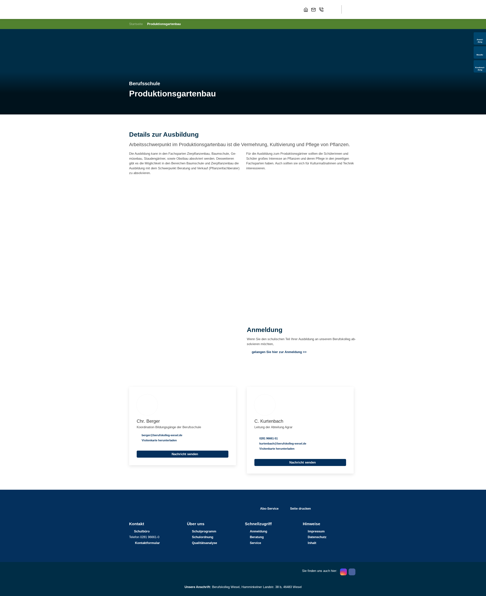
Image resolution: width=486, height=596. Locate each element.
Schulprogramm (204, 531)
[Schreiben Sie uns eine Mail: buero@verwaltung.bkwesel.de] (314, 10)
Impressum (316, 531)
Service (255, 543)
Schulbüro (142, 531)
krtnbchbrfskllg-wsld (282, 443)
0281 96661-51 (268, 438)
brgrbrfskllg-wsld (161, 435)
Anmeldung (258, 531)
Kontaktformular (147, 543)
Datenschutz (317, 537)
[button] (331, 9)
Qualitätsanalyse (204, 543)
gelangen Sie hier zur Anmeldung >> (279, 352)
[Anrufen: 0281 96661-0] (322, 10)
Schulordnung (202, 537)
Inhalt (312, 543)
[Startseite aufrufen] (307, 10)
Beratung (257, 537)
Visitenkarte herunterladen (159, 440)
